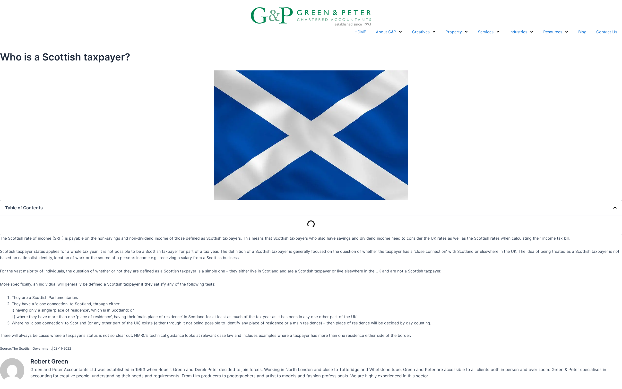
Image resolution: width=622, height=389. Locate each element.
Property (454, 31)
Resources (552, 31)
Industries (518, 31)
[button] (615, 208)
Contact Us (606, 31)
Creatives (421, 31)
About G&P (386, 31)
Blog (582, 31)
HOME (360, 31)
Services (485, 31)
